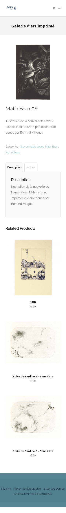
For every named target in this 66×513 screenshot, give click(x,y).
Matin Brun (51, 146)
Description (14, 167)
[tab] (14, 167)
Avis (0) (30, 167)
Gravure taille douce (32, 146)
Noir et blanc (13, 152)
